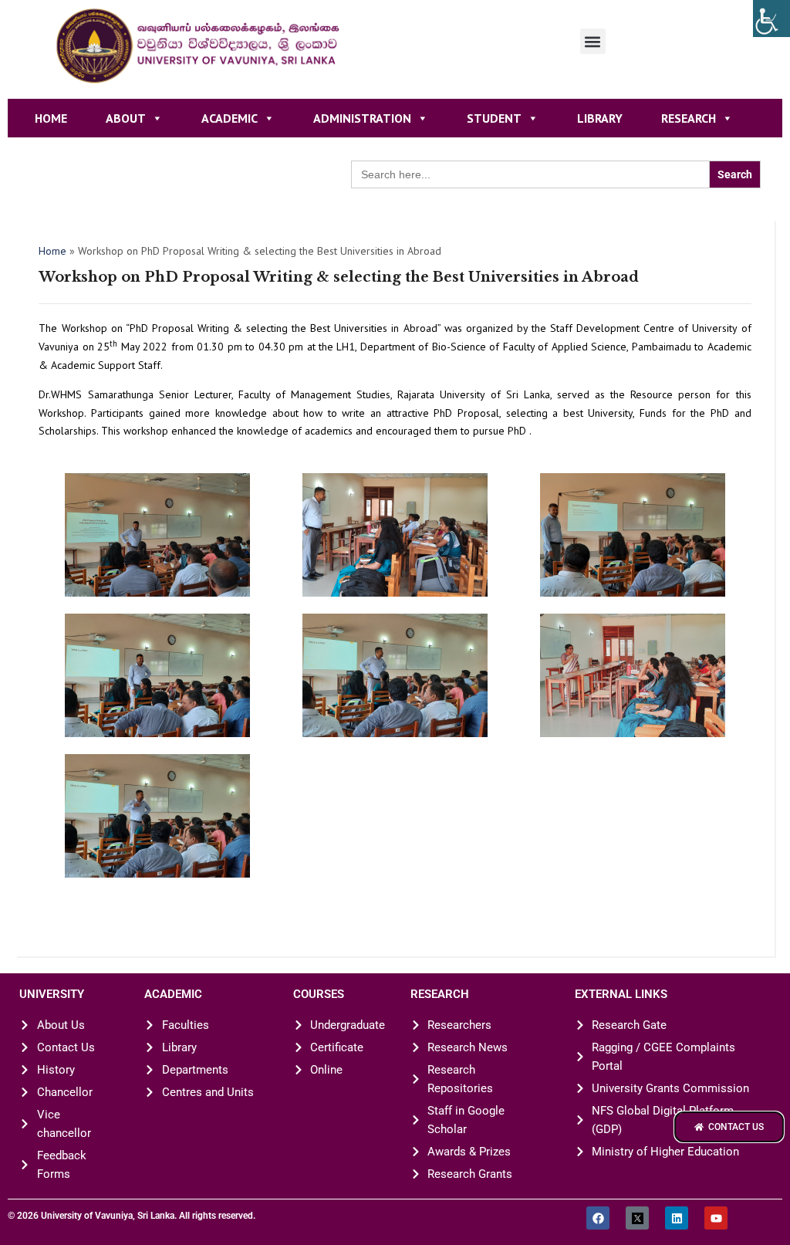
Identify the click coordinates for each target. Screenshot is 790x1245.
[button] (593, 41)
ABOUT (126, 118)
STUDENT (494, 118)
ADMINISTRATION (362, 118)
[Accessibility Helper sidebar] (771, 18)
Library (600, 118)
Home (51, 118)
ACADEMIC (229, 118)
